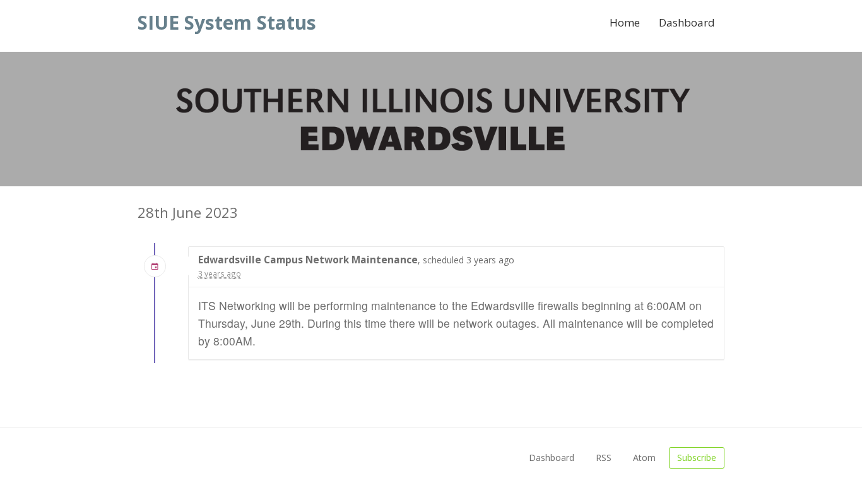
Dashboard (687, 22)
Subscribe (696, 458)
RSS (603, 458)
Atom (644, 458)
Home (625, 22)
